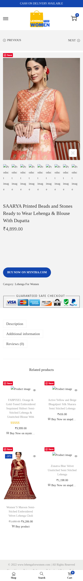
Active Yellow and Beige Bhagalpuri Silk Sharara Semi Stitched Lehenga (62, 404)
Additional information (23, 334)
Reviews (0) (15, 344)
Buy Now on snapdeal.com (64, 419)
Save (9, 55)
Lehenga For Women (27, 284)
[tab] (41, 324)
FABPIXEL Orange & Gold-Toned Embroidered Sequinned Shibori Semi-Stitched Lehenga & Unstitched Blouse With (20, 408)
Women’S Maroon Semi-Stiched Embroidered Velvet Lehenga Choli (20, 511)
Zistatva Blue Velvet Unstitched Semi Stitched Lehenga (62, 470)
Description (14, 324)
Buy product (23, 526)
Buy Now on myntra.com (27, 272)
